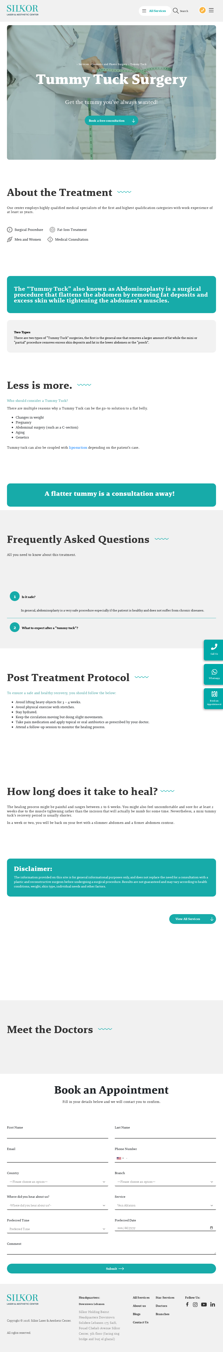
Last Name (122, 1127)
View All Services (188, 919)
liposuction (78, 447)
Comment (14, 1243)
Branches (163, 1314)
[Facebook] (187, 1304)
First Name (15, 1127)
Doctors (161, 1306)
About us (139, 1306)
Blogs (137, 1314)
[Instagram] (195, 1304)
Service (120, 1196)
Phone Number (126, 1149)
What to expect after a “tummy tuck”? (46, 627)
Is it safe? (25, 596)
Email (11, 1149)
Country (13, 1173)
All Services (141, 1297)
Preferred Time (18, 1220)
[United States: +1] (120, 1158)
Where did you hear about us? (28, 1196)
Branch (120, 1173)
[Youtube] (204, 1304)
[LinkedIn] (212, 1304)
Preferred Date (125, 1220)
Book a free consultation (107, 120)
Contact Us (141, 1322)
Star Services (165, 1297)
